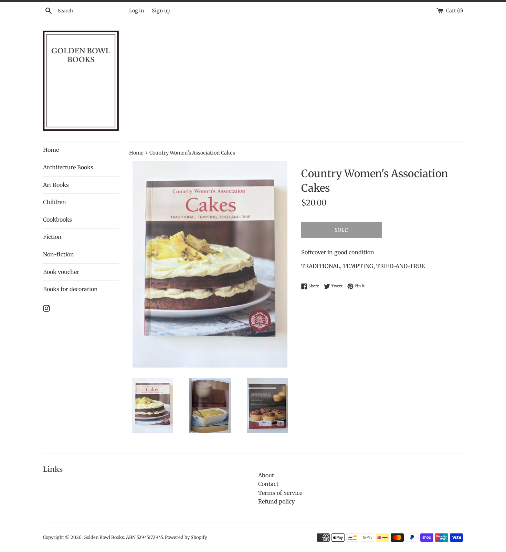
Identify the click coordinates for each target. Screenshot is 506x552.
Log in (136, 11)
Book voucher (61, 271)
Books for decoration (70, 289)
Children (54, 202)
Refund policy (276, 501)
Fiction (52, 236)
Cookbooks (57, 219)
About (266, 475)
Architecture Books (68, 167)
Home (51, 149)
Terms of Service (280, 492)
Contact (268, 483)
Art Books (56, 184)
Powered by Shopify (186, 537)
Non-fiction (58, 254)
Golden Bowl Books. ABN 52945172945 (123, 537)
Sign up (161, 11)
